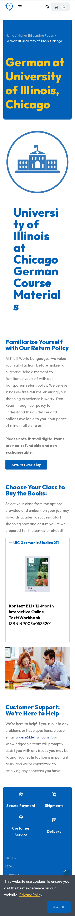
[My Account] (47, 7)
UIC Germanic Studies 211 (36, 542)
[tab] (37, 542)
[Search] (38, 7)
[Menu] (20, 7)
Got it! (58, 907)
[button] (26, 465)
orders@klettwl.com (32, 737)
